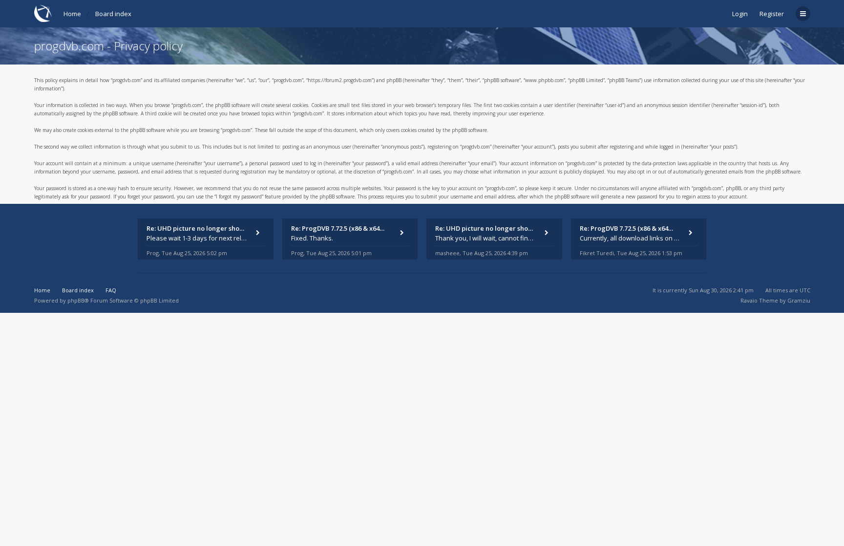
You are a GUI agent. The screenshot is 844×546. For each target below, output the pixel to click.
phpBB (75, 300)
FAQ (111, 290)
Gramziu (798, 300)
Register (772, 13)
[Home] (43, 13)
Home (72, 13)
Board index (113, 13)
